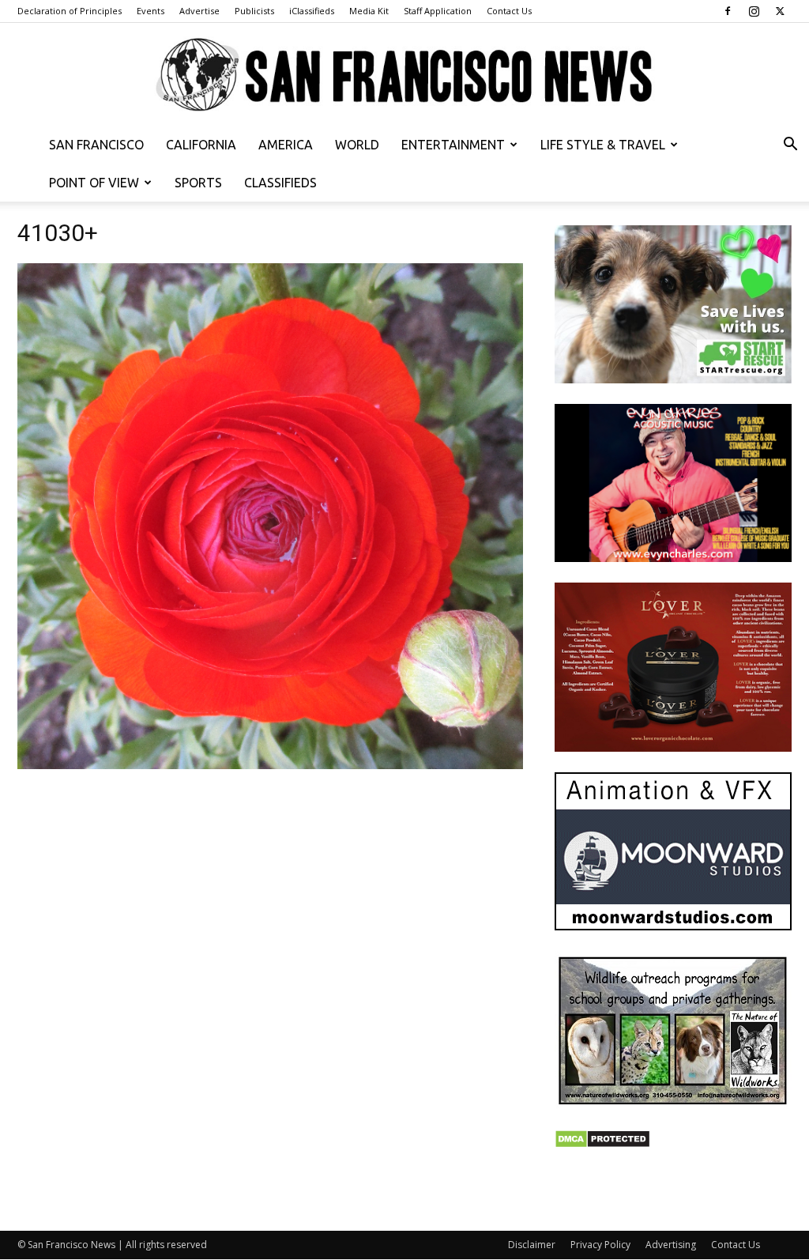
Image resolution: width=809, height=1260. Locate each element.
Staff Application (438, 11)
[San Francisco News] (404, 75)
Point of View (94, 182)
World (357, 145)
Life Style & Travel (602, 145)
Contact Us (509, 11)
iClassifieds (311, 11)
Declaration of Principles (69, 11)
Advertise (199, 11)
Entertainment (453, 145)
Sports (198, 182)
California (201, 145)
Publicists (254, 11)
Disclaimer (531, 1244)
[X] (780, 11)
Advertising (670, 1244)
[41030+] (270, 764)
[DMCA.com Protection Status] (602, 1144)
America (285, 145)
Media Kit (369, 11)
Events (150, 11)
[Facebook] (727, 11)
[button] (790, 145)
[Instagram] (754, 11)
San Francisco (96, 145)
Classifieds (280, 182)
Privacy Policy (600, 1244)
